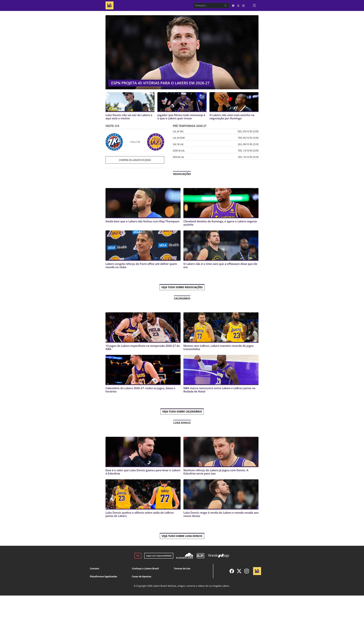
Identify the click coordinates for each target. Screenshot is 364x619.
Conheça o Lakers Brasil (145, 568)
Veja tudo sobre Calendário (182, 411)
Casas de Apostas (141, 576)
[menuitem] (231, 571)
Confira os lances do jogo (135, 160)
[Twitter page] (238, 5)
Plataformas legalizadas (103, 576)
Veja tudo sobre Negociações (182, 287)
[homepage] (109, 5)
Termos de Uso (182, 568)
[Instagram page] (243, 5)
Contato (94, 568)
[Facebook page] (233, 5)
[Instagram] (246, 571)
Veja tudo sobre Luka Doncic (182, 536)
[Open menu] (254, 5)
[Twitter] (239, 571)
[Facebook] (231, 571)
